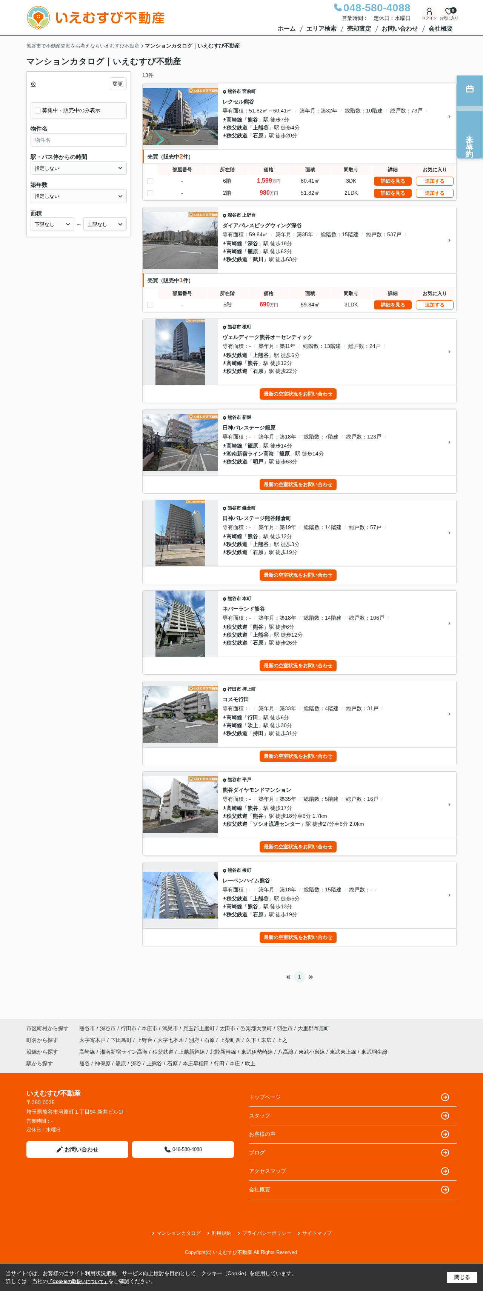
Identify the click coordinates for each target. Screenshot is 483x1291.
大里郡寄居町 (313, 1028)
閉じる (462, 1277)
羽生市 (285, 1028)
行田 (253, 717)
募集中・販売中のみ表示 (71, 110)
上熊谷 (261, 128)
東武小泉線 (312, 1052)
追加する (435, 181)
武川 (258, 259)
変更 (117, 84)
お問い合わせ (400, 28)
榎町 (246, 326)
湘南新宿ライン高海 (250, 454)
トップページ (265, 1097)
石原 (258, 135)
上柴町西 (231, 1040)
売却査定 (359, 28)
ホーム (287, 28)
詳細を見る (393, 181)
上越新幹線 (192, 1052)
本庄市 (149, 1028)
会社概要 (441, 28)
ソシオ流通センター (276, 824)
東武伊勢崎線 (257, 1052)
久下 (252, 1040)
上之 (282, 1040)
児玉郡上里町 (199, 1028)
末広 (267, 1040)
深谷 (253, 243)
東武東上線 (344, 1052)
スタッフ (259, 1116)
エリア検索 (321, 28)
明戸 (258, 462)
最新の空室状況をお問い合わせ (298, 394)
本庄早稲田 (196, 1063)
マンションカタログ (179, 1233)
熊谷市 (234, 91)
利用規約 (221, 1233)
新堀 (246, 417)
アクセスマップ (267, 1171)
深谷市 (234, 215)
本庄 (234, 1063)
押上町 (249, 689)
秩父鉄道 (237, 128)
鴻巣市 (170, 1028)
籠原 (253, 251)
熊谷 (253, 120)
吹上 (253, 725)
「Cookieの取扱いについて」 (78, 1281)
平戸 (246, 779)
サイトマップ (317, 1233)
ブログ (257, 1152)
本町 (246, 598)
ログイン (429, 18)
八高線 (286, 1052)
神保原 (103, 1063)
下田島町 (122, 1040)
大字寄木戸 (93, 1040)
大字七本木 (171, 1040)
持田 (258, 733)
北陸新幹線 (224, 1052)
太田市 (227, 1028)
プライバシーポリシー (266, 1233)
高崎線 (234, 120)
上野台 (249, 215)
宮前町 (249, 91)
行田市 (234, 689)
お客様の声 (262, 1134)
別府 (195, 1040)
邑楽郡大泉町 (256, 1028)
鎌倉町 (249, 508)
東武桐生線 (374, 1052)
